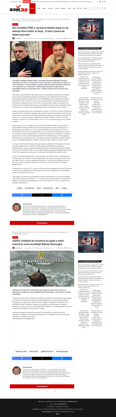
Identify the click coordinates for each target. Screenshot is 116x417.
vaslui (64, 188)
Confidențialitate (65, 411)
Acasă (15, 19)
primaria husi (49, 188)
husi (39, 188)
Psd (58, 188)
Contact (52, 411)
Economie (50, 8)
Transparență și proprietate (56, 409)
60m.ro (53, 406)
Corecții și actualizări (78, 409)
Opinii (69, 8)
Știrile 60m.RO (22, 19)
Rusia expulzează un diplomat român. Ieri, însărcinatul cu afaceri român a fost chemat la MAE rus (90, 73)
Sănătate (63, 8)
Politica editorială (68, 409)
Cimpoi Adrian (18, 38)
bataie (20, 188)
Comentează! (42, 223)
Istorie (74, 8)
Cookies (72, 411)
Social (57, 8)
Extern (44, 8)
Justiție (38, 8)
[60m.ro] (19, 8)
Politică (32, 8)
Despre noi (40, 409)
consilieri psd (30, 188)
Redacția (46, 409)
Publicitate (57, 411)
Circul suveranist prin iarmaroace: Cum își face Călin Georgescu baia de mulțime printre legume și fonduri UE (90, 59)
